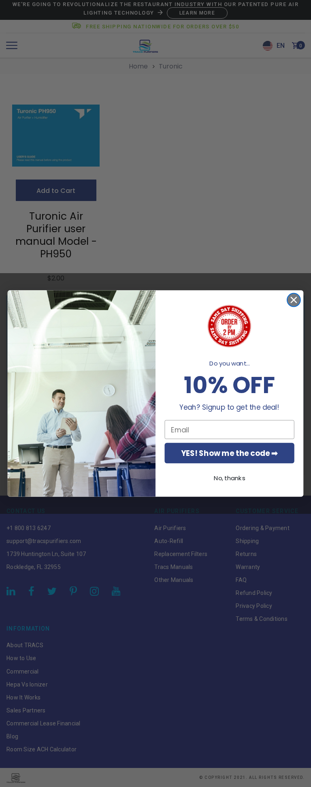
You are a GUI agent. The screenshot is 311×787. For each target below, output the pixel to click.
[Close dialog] (293, 300)
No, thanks (229, 478)
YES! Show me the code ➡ (229, 453)
